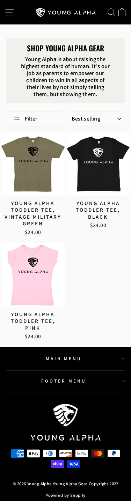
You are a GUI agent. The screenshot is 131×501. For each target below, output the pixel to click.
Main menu (64, 358)
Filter (30, 118)
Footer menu (63, 381)
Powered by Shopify (65, 495)
